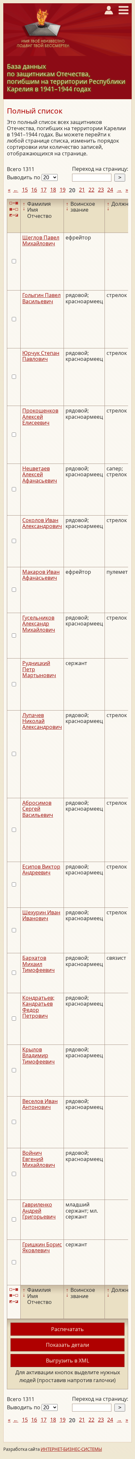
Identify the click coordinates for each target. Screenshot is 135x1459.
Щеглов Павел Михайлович (40, 240)
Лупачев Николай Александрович (42, 721)
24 (110, 189)
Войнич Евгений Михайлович (38, 1159)
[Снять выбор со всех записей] (14, 209)
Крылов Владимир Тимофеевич (38, 1055)
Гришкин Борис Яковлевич (42, 1247)
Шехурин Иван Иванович (41, 915)
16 (34, 189)
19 (63, 189)
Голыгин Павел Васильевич (41, 298)
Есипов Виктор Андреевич (41, 869)
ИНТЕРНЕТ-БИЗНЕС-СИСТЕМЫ (71, 1449)
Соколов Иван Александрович (42, 523)
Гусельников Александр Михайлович (38, 623)
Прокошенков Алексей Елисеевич (40, 416)
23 (101, 189)
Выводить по (24, 177)
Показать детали (67, 1344)
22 (91, 189)
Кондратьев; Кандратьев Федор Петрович (38, 1006)
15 (25, 189)
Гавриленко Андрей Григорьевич (39, 1210)
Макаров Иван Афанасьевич (41, 574)
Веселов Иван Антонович (40, 1104)
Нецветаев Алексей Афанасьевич (39, 474)
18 (53, 189)
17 (44, 189)
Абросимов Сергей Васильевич (37, 808)
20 (72, 190)
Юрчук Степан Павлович (40, 355)
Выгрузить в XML (67, 1360)
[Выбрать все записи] (14, 203)
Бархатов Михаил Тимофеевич (38, 964)
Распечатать (67, 1329)
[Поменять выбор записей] (14, 215)
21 (82, 189)
